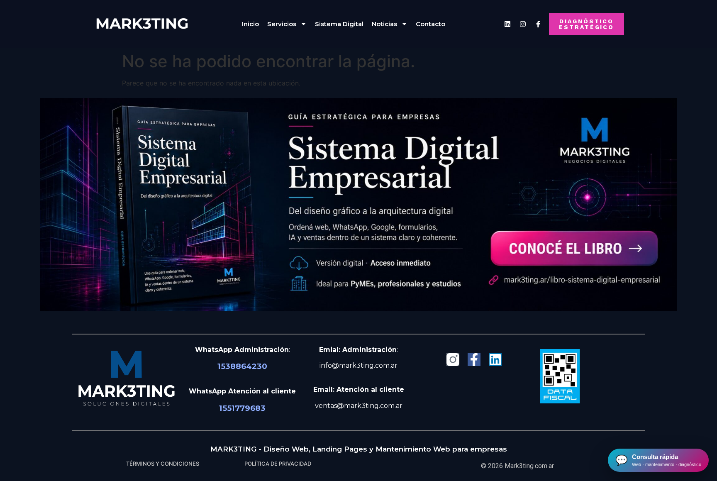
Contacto (430, 24)
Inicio (250, 24)
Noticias (384, 24)
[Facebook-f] (474, 359)
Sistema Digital (339, 24)
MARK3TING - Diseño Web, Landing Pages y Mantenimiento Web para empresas (358, 449)
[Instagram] (522, 24)
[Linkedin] (507, 24)
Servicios (281, 24)
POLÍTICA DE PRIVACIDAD (277, 463)
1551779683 (242, 408)
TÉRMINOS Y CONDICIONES (162, 463)
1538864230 (242, 366)
